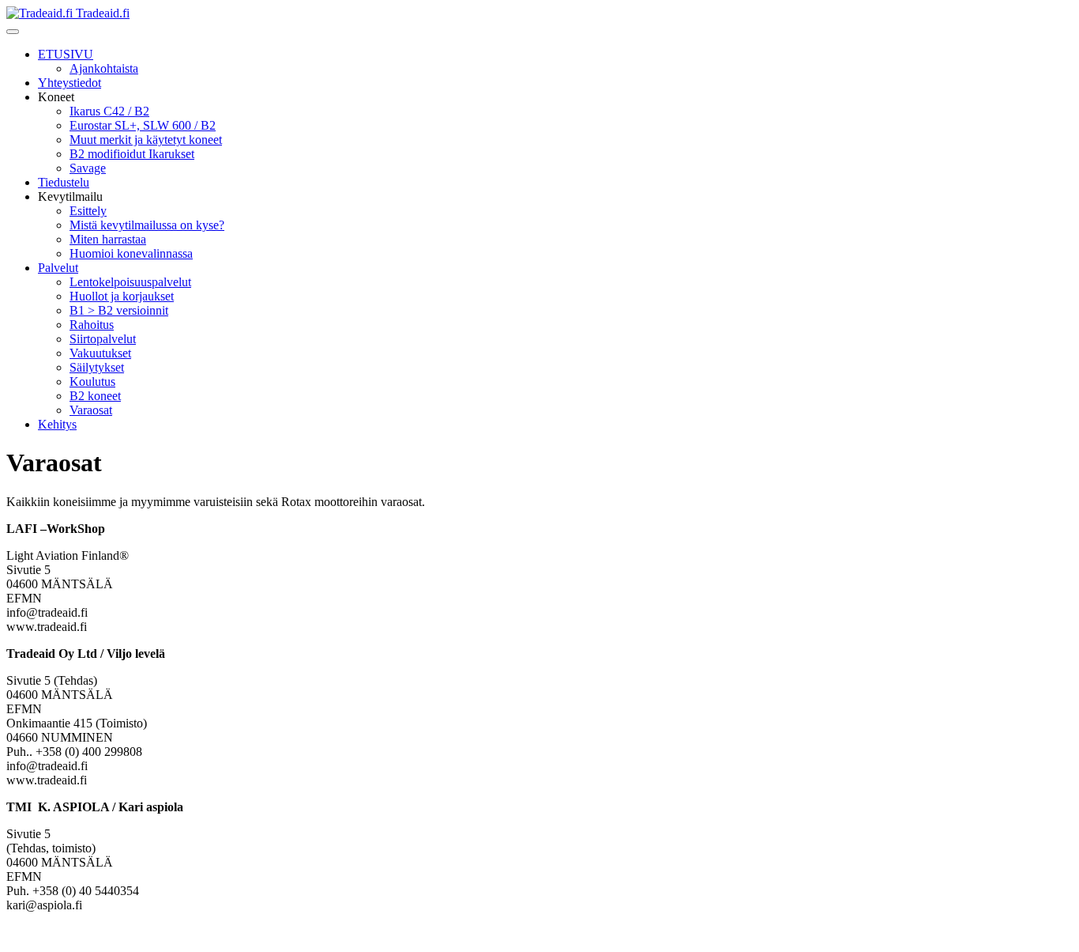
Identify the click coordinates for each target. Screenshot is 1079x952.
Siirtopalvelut (103, 339)
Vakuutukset (100, 353)
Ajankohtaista (104, 68)
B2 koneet (95, 395)
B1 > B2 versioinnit (119, 310)
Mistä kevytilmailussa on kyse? (147, 225)
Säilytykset (97, 367)
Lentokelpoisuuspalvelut (130, 282)
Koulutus (92, 381)
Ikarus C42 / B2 (109, 111)
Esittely (88, 210)
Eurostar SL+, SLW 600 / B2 (143, 125)
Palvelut (58, 267)
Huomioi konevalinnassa (131, 253)
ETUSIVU (65, 54)
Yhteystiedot (69, 82)
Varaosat (91, 410)
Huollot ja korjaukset (122, 296)
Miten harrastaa (108, 239)
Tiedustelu (63, 182)
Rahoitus (92, 324)
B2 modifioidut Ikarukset (132, 154)
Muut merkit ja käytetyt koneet (146, 139)
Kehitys (57, 424)
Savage (88, 168)
